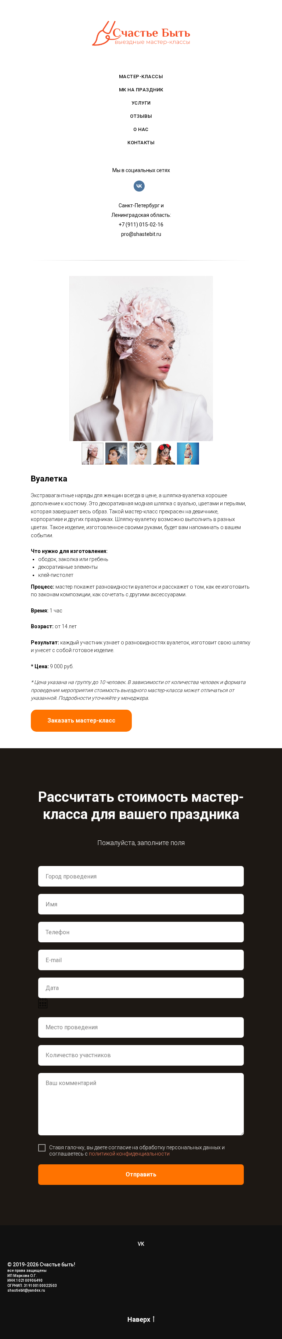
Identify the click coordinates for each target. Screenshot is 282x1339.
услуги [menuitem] (141, 103)
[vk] (139, 189)
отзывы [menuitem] (141, 116)
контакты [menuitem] (141, 142)
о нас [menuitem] (141, 129)
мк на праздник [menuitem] (141, 89)
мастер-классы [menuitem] (141, 76)
